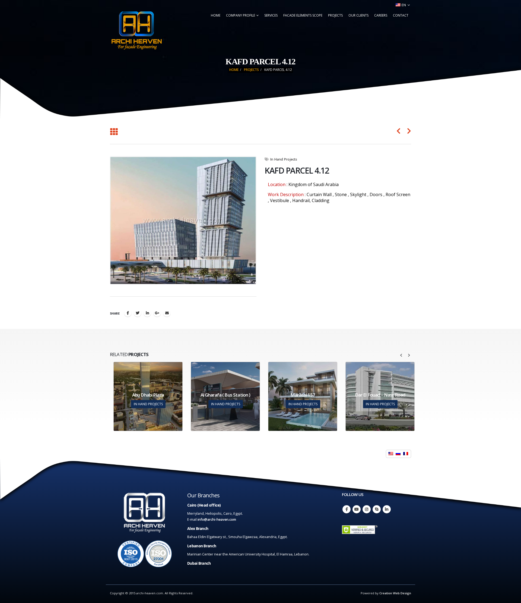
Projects (335, 15)
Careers (380, 15)
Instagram (367, 509)
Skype (377, 509)
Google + (157, 313)
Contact (400, 15)
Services (271, 15)
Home (215, 15)
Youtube (356, 509)
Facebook (128, 313)
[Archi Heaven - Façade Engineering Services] (136, 30)
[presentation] (401, 355)
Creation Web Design (395, 593)
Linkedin (387, 509)
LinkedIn (147, 313)
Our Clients (358, 15)
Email (167, 313)
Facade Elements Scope (302, 15)
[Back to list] (114, 132)
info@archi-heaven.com (217, 519)
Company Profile (240, 15)
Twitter (137, 313)
